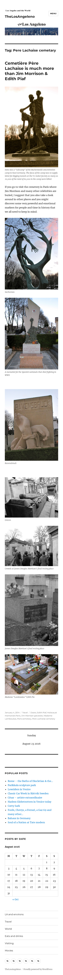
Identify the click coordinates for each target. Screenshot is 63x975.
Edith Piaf (41, 712)
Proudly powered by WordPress (37, 969)
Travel (25, 712)
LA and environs (14, 914)
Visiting (9, 943)
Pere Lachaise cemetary (43, 719)
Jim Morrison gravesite (32, 715)
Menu (53, 13)
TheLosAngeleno (20, 16)
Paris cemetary (24, 719)
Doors (33, 712)
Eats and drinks (14, 936)
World (8, 928)
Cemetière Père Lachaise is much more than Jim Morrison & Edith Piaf (29, 71)
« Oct (15, 899)
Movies (9, 950)
